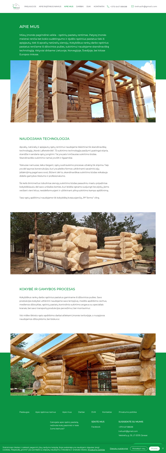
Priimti (154, 448)
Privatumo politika (96, 450)
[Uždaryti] (162, 448)
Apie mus (67, 412)
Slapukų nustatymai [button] (119, 448)
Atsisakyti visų (138, 448)
